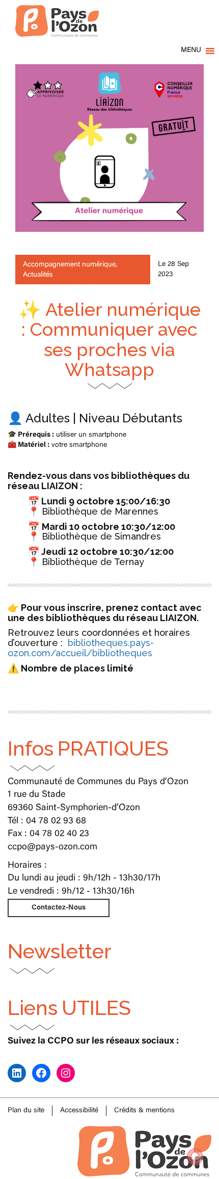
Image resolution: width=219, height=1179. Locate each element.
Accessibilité (79, 1110)
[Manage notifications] (195, 1156)
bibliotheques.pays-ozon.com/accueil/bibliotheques (81, 647)
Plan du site (26, 1110)
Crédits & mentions (144, 1110)
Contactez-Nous (59, 908)
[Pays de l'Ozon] (57, 12)
